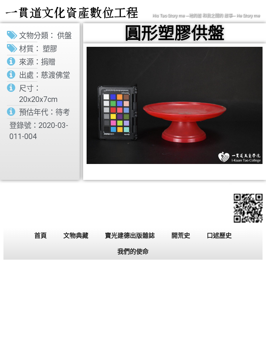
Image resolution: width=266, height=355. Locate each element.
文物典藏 (75, 235)
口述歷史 (219, 235)
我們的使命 (133, 251)
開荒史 (180, 235)
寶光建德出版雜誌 (130, 235)
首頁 (40, 235)
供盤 (64, 35)
